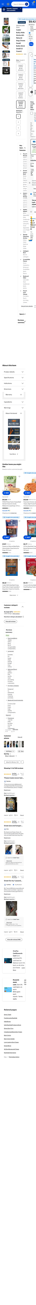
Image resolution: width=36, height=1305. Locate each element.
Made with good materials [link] (15, 700)
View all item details (27, 306)
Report (22, 815)
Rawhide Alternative (10, 1052)
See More (13, 454)
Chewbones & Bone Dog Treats (13, 1032)
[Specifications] (22, 377)
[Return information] (30, 40)
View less (15, 729)
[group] (24, 54)
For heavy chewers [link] (13, 685)
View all (20, 737)
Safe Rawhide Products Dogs (12, 1025)
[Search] (26, 4)
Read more (7, 790)
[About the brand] (21, 413)
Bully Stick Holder (9, 1039)
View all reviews (11, 621)
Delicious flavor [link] (12, 669)
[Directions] (22, 389)
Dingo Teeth (7, 1014)
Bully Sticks (7, 1035)
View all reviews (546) (14, 939)
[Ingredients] (22, 402)
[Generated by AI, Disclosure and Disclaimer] (12, 731)
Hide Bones (7, 1021)
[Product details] (22, 371)
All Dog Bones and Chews (11, 1049)
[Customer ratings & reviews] (22, 606)
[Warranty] (21, 394)
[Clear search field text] (24, 4)
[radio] (20, 68)
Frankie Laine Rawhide (10, 1018)
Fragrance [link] (11, 718)
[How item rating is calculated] (23, 617)
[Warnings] (22, 407)
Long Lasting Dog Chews (11, 1042)
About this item (9, 365)
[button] (21, 148)
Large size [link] (11, 651)
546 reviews (16, 613)
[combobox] (20, 4)
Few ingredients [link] (12, 638)
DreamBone (7, 1045)
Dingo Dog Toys (8, 1028)
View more (13, 595)
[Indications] (22, 383)
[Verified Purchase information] (18, 774)
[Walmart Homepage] (8, 4)
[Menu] (3, 4)
